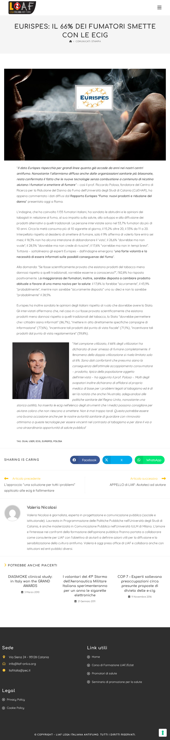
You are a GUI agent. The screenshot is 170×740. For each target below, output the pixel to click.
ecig (38, 441)
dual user (28, 441)
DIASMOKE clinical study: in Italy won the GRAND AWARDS (30, 581)
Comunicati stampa (88, 41)
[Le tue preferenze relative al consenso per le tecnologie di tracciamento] (163, 733)
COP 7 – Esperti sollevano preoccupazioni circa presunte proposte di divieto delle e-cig (140, 584)
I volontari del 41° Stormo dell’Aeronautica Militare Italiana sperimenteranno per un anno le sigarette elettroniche (85, 586)
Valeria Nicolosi (42, 507)
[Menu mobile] (159, 7)
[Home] (70, 41)
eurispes (47, 441)
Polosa (57, 441)
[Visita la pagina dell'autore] (12, 513)
